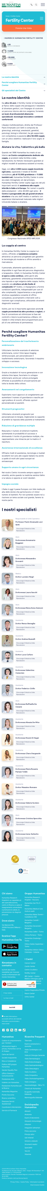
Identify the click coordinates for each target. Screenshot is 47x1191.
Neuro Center (30, 993)
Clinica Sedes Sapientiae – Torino (34, 945)
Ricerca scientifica (8, 1098)
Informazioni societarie (37, 1182)
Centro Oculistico (31, 970)
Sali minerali (29, 1138)
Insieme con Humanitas (10, 1082)
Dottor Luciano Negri (25, 577)
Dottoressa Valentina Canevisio (25, 671)
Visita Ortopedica (31, 1075)
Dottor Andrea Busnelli (25, 639)
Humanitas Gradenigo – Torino (33, 939)
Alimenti (27, 1111)
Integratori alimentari (32, 1128)
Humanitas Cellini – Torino (34, 932)
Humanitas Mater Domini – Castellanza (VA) (34, 915)
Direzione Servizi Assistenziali (8, 1102)
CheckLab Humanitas (33, 1088)
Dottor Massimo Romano (26, 787)
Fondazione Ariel (8, 1079)
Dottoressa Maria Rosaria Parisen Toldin (27, 770)
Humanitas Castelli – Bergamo (32, 921)
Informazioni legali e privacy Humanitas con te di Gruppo (11, 1048)
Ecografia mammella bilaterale (32, 1093)
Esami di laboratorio (32, 1118)
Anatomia (28, 1114)
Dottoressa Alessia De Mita (27, 722)
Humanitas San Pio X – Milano (33, 904)
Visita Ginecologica (32, 1069)
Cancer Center (30, 963)
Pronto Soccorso (8, 1095)
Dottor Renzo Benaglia (25, 623)
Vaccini (27, 1151)
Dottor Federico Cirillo (25, 688)
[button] (43, 4)
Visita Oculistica (30, 1072)
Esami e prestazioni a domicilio (32, 1045)
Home (7, 16)
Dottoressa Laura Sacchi (26, 592)
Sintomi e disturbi (31, 1141)
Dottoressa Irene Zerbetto (27, 834)
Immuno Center (30, 987)
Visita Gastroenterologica (34, 1065)
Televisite (28, 1040)
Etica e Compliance (9, 1061)
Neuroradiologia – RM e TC (35, 1085)
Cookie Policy (24, 1182)
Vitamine (28, 1154)
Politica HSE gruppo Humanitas (9, 1065)
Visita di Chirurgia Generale (35, 1055)
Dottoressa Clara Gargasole (28, 753)
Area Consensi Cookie (37, 1185)
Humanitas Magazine (9, 1091)
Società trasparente (9, 1058)
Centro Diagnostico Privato (35, 990)
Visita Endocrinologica (33, 1062)
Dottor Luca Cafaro (24, 655)
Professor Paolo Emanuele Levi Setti (29, 523)
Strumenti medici (31, 1144)
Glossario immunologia (33, 1121)
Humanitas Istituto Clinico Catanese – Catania (34, 951)
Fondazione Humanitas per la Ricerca (12, 1087)
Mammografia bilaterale (33, 1097)
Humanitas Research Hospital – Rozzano (32, 898)
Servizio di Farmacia (9, 1110)
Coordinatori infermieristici (11, 1107)
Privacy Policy (15, 1182)
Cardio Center (30, 966)
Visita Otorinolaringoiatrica (34, 1078)
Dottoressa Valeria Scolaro (27, 803)
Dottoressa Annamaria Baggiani (25, 541)
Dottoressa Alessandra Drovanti (26, 560)
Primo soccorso (30, 1131)
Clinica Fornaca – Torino (33, 935)
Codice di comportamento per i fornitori (11, 1042)
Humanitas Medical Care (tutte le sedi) (34, 910)
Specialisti (28, 1148)
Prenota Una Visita (24, 28)
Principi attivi (29, 1134)
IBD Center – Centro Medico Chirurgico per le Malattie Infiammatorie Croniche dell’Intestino (34, 979)
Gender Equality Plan (9, 1070)
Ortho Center (29, 997)
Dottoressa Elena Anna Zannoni (29, 608)
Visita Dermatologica (32, 1059)
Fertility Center (30, 973)
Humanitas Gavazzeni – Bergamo (33, 927)
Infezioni (28, 1124)
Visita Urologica (30, 1082)
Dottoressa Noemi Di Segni (27, 738)
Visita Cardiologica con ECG (33, 1051)
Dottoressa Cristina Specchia (29, 818)
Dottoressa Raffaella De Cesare (26, 705)
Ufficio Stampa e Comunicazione (8, 1074)
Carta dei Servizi (8, 1054)
